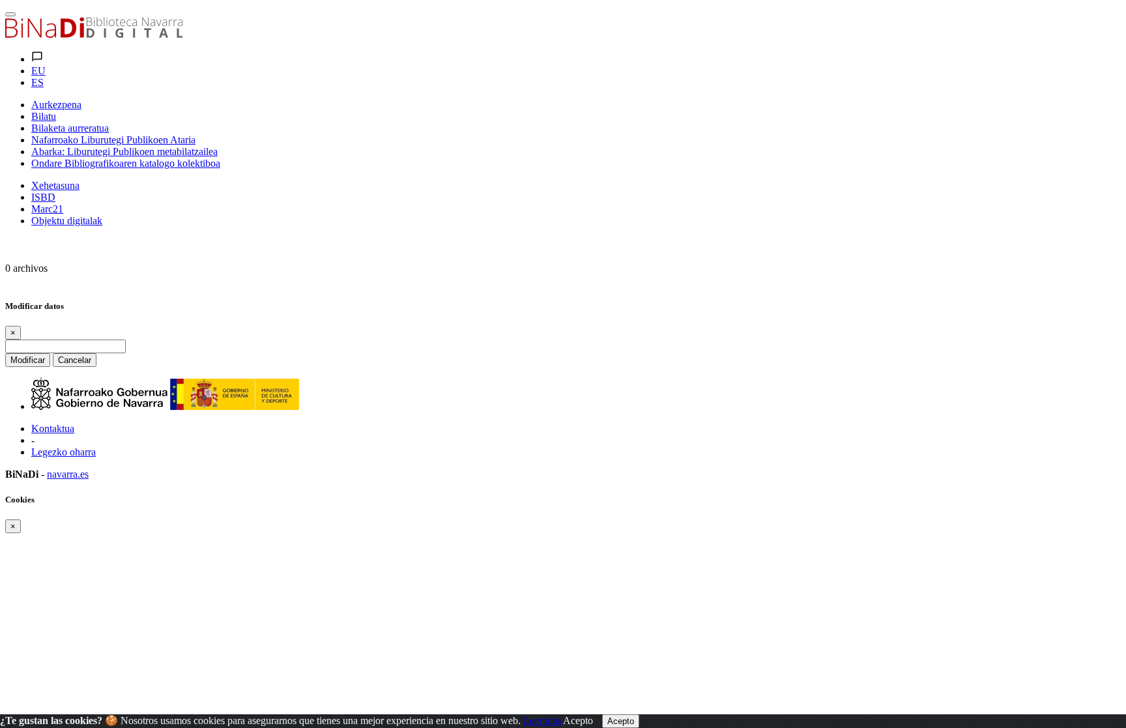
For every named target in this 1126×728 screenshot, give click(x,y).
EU (38, 70)
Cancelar (74, 360)
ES (37, 82)
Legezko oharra (63, 452)
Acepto (578, 720)
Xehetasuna (55, 185)
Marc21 (47, 208)
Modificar (27, 360)
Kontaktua (52, 428)
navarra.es (68, 474)
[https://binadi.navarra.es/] (93, 34)
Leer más (542, 720)
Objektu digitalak (66, 220)
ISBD (43, 197)
